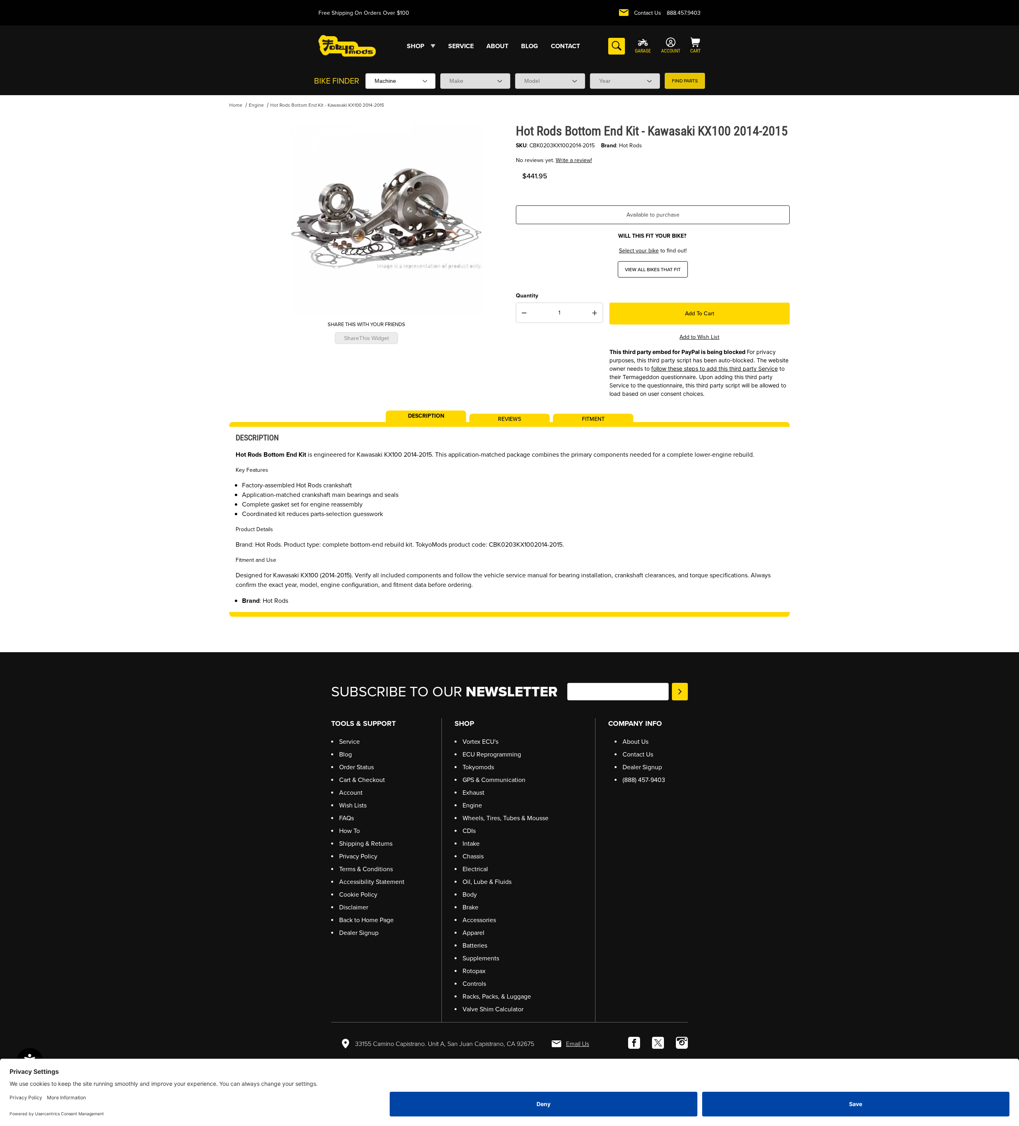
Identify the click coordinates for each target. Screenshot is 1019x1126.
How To (349, 830)
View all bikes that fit (653, 269)
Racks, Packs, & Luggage (497, 996)
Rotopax (474, 970)
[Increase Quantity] (595, 313)
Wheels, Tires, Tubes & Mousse (506, 818)
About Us (635, 741)
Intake (471, 843)
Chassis (473, 856)
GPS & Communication (494, 779)
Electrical (475, 869)
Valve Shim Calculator (493, 1009)
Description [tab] (426, 415)
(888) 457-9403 (644, 779)
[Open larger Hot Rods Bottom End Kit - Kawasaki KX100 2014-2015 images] (386, 218)
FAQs (346, 818)
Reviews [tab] (509, 418)
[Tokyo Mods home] (347, 45)
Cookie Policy (358, 894)
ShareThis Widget (366, 338)
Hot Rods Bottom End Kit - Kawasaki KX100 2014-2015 (327, 105)
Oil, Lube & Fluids (487, 881)
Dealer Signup (359, 932)
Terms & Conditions (366, 869)
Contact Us (647, 13)
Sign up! (680, 691)
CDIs (469, 830)
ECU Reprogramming (492, 754)
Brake (470, 907)
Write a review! (574, 160)
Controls (474, 983)
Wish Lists (353, 805)
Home (235, 105)
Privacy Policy (358, 856)
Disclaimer (353, 907)
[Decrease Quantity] (524, 313)
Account (351, 792)
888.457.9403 (684, 13)
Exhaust (473, 792)
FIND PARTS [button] (685, 80)
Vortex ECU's (480, 741)
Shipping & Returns (365, 843)
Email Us (577, 1043)
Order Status (356, 767)
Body (470, 894)
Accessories (479, 920)
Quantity (527, 295)
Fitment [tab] (593, 418)
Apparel (473, 932)
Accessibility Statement (371, 881)
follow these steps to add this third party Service (714, 368)
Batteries (475, 945)
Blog (345, 754)
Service (349, 741)
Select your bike (639, 250)
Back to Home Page (366, 920)
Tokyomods (478, 767)
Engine (256, 105)
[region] (245, 215)
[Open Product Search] (616, 46)
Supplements (481, 958)
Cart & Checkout (362, 779)
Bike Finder (336, 81)
